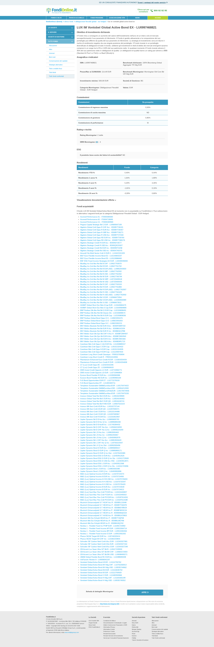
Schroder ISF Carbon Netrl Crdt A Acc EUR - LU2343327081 (103, 541)
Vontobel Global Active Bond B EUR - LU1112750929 (100, 573)
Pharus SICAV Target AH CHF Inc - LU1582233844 (100, 539)
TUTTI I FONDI (53, 41)
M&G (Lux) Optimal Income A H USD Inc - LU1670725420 (102, 484)
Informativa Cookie (109, 629)
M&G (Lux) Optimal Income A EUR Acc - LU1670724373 (102, 474)
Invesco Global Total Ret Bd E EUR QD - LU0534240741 (102, 401)
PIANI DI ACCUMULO (76, 18)
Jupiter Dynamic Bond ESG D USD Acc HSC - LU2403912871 (104, 461)
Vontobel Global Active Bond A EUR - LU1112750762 (100, 562)
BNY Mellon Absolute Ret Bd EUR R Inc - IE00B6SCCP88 (102, 331)
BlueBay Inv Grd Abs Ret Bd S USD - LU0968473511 (100, 302)
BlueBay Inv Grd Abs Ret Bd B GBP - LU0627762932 (101, 271)
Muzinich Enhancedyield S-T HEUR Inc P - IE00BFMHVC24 (103, 510)
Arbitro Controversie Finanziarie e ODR (115, 625)
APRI (144, 592)
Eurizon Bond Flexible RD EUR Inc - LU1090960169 (100, 378)
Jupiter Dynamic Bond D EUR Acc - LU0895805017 (100, 448)
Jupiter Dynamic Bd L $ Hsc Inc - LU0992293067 (99, 435)
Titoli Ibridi (52, 72)
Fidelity (134, 638)
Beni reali (52, 57)
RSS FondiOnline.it (94, 627)
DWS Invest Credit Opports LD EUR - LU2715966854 (101, 373)
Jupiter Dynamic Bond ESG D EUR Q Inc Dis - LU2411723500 (104, 458)
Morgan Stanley (136, 629)
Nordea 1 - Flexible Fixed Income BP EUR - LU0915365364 (103, 531)
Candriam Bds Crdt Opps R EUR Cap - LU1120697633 (101, 352)
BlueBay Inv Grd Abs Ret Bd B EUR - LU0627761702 (101, 266)
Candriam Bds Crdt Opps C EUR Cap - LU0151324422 (101, 347)
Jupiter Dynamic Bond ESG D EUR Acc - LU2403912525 (102, 456)
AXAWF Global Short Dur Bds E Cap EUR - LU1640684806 (103, 308)
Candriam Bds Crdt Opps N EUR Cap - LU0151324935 (101, 349)
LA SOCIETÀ (52, 28)
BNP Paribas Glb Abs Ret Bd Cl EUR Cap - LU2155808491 (103, 310)
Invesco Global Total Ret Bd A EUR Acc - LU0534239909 (102, 396)
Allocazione (53, 45)
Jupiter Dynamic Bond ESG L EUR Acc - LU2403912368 (102, 463)
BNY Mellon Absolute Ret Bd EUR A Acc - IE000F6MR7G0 (102, 326)
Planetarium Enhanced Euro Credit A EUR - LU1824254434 (103, 360)
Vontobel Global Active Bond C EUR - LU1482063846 (101, 575)
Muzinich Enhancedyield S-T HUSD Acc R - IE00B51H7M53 (103, 515)
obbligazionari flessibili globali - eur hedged (90, 22)
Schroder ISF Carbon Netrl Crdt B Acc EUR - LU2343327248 (104, 547)
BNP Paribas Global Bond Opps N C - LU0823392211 (101, 323)
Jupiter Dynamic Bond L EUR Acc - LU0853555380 (100, 469)
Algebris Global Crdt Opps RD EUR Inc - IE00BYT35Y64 (102, 238)
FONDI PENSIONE (97, 18)
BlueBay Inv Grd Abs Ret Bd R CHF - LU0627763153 (101, 284)
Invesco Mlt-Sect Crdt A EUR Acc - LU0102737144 (100, 406)
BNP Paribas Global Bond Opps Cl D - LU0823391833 (101, 321)
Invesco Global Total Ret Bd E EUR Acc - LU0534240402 (102, 399)
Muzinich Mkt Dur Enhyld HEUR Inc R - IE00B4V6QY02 (101, 523)
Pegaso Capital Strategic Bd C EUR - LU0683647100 (101, 225)
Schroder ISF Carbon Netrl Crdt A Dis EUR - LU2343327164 (103, 544)
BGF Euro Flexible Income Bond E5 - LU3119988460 (101, 258)
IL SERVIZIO (52, 32)
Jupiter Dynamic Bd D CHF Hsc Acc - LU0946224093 (101, 427)
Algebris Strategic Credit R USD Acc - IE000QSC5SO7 (101, 245)
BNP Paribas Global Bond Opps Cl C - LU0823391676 (101, 318)
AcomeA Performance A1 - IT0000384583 (96, 217)
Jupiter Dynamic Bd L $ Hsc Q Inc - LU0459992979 (100, 438)
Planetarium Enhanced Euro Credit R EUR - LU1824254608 (103, 362)
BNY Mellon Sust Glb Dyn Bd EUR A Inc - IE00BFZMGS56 (103, 339)
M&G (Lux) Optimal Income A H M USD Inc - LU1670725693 (103, 479)
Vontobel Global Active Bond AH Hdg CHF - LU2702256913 (103, 565)
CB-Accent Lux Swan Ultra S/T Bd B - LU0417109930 (101, 549)
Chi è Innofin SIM (94, 620)
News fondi (92, 625)
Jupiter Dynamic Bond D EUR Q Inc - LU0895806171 (101, 450)
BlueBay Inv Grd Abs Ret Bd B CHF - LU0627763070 (101, 264)
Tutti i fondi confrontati (56, 76)
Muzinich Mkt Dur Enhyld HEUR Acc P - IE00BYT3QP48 (102, 518)
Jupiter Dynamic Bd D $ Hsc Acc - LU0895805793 (99, 419)
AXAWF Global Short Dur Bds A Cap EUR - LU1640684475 (103, 305)
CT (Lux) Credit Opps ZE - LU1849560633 (97, 367)
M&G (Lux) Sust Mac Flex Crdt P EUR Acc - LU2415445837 (103, 492)
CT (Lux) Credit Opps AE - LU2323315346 (96, 365)
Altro (50, 49)
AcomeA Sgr (135, 631)
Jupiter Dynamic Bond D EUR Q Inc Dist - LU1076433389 (102, 453)
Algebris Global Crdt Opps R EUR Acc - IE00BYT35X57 (101, 230)
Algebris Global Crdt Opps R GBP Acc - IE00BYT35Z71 (101, 232)
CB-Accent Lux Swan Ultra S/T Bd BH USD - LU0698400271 (103, 554)
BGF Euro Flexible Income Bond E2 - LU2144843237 (101, 256)
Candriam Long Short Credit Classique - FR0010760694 (102, 354)
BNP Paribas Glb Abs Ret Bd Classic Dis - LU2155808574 (102, 313)
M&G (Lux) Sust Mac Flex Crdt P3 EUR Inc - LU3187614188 (104, 500)
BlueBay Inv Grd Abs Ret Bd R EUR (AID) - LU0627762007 (103, 289)
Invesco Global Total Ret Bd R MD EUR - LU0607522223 (102, 404)
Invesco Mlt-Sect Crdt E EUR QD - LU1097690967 (100, 414)
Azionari (52, 53)
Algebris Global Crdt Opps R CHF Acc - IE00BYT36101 (101, 227)
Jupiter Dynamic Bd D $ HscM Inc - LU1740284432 (100, 425)
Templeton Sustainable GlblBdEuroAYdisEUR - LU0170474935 (104, 391)
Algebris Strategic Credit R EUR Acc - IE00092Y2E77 (101, 243)
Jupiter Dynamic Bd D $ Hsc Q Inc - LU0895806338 (100, 422)
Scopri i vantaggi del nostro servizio (152, 2)
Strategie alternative (56, 65)
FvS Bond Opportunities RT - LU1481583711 (97, 383)
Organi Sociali (93, 623)
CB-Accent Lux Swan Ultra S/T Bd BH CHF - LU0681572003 (103, 552)
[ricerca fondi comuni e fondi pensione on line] (61, 10)
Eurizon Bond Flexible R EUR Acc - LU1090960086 (100, 375)
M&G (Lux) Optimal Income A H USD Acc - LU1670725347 (103, 482)
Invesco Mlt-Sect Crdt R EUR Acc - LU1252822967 (100, 417)
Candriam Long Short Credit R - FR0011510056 (99, 357)
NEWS (137, 18)
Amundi (134, 620)
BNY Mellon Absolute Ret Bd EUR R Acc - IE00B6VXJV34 (102, 328)
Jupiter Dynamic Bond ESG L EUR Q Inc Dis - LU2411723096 (104, 466)
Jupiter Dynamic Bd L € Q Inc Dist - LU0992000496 (100, 445)
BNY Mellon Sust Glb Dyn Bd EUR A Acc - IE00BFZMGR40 (103, 336)
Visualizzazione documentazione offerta (95, 200)
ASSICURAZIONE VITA (117, 18)
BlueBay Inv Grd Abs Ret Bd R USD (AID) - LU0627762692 (103, 295)
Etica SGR (135, 623)
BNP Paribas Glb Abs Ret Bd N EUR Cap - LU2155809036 (103, 315)
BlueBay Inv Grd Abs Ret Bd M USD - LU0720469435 (101, 282)
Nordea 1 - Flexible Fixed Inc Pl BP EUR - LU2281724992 (102, 526)
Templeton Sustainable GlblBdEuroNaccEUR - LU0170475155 (104, 393)
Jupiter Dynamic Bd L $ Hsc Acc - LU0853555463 (99, 432)
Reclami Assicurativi (109, 633)
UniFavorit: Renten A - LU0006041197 (95, 560)
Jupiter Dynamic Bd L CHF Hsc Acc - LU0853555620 (100, 440)
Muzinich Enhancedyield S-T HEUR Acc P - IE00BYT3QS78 (103, 505)
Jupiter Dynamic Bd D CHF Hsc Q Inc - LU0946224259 (101, 430)
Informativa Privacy (109, 627)
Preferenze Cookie (109, 631)
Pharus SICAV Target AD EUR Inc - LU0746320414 (100, 536)
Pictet (133, 633)
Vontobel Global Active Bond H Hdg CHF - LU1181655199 (102, 578)
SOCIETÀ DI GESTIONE (56, 37)
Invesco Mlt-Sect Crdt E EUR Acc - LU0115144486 (100, 412)
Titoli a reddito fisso (55, 68)
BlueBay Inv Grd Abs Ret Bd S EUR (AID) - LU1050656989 (103, 300)
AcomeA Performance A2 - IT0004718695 (96, 219)
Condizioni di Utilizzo (109, 620)
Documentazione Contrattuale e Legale (115, 623)
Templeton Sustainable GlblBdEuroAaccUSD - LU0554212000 (104, 388)
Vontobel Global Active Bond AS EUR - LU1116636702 (101, 570)
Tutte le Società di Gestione (140, 640)
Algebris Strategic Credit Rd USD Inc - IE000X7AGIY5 (101, 251)
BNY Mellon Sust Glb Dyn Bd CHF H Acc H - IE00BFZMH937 (104, 334)
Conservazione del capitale (58, 61)
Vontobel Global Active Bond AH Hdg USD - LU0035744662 (103, 567)
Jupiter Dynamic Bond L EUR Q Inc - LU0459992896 (100, 471)
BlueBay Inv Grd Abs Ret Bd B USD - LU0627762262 (101, 274)
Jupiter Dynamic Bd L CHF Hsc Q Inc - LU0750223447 (101, 443)
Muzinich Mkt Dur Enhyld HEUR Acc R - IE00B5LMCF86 (102, 521)
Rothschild (135, 627)
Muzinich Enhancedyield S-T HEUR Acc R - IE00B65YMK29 (103, 508)
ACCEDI (158, 18)
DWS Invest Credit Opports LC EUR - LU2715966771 (101, 370)
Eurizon (134, 635)
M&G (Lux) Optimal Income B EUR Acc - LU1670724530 (102, 487)
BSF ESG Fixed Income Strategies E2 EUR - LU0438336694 (104, 261)
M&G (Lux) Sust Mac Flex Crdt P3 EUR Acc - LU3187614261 (104, 497)
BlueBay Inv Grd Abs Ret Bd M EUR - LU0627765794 (101, 276)
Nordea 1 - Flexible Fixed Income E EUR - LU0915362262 (103, 534)
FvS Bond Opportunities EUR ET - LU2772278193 (100, 380)
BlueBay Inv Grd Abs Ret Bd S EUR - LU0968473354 (101, 297)
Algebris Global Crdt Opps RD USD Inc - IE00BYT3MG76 (102, 240)
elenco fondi (68, 22)
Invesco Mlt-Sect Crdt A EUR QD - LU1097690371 (99, 409)
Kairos (134, 625)
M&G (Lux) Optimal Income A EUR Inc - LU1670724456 (102, 476)
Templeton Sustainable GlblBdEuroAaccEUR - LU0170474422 (104, 386)
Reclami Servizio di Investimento (113, 635)
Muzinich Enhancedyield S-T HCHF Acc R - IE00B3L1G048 (103, 502)
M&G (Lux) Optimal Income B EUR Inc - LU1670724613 (102, 489)
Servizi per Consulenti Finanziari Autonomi (116, 638)
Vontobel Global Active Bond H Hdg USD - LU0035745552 (103, 580)
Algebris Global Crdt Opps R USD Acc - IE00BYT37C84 (101, 235)
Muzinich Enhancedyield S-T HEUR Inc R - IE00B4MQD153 (103, 513)
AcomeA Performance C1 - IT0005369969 (96, 222)
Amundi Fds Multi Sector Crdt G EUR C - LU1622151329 (102, 253)
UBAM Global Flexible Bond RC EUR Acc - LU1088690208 (103, 557)
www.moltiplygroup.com (72, 632)
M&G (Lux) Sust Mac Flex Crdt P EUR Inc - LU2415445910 (103, 495)
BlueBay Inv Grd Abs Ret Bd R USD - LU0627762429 (101, 292)
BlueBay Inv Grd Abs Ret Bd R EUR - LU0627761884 (101, 287)
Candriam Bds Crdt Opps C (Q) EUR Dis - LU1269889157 (103, 344)
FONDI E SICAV (56, 18)
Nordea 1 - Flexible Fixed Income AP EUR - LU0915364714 (103, 528)
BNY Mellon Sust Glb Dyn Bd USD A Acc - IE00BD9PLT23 (102, 341)
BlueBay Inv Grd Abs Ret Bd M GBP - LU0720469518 (101, 279)
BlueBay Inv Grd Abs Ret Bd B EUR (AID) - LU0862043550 (103, 269)
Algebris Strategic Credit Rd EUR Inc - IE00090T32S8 (101, 248)
